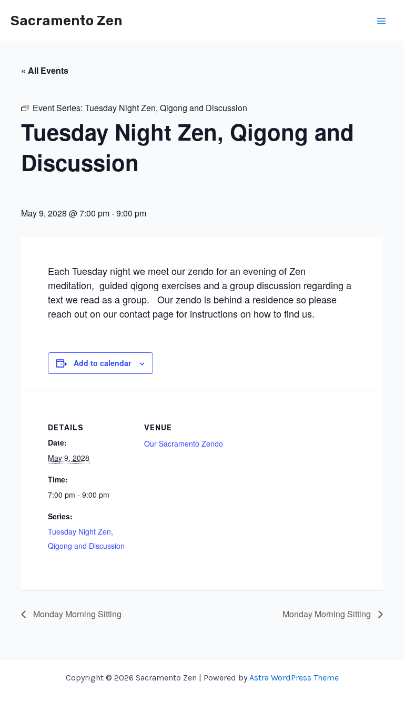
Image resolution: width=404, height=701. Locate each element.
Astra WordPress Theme (294, 678)
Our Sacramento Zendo (183, 443)
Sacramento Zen (66, 21)
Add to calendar (102, 363)
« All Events (44, 70)
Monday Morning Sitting (76, 614)
